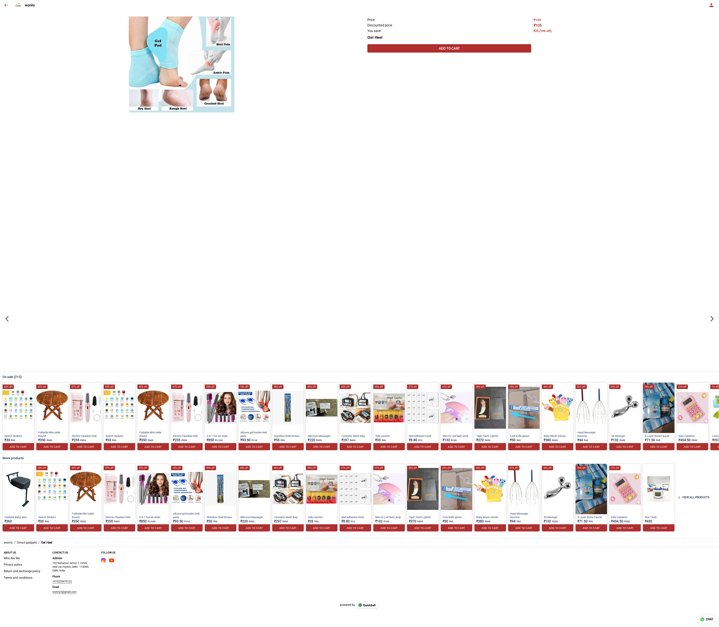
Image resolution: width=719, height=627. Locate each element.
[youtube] (112, 560)
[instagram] (103, 560)
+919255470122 (62, 581)
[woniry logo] (18, 5)
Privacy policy (13, 564)
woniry (30, 5)
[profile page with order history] (711, 5)
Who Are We (12, 558)
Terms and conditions (18, 577)
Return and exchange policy (22, 571)
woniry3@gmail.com (64, 591)
